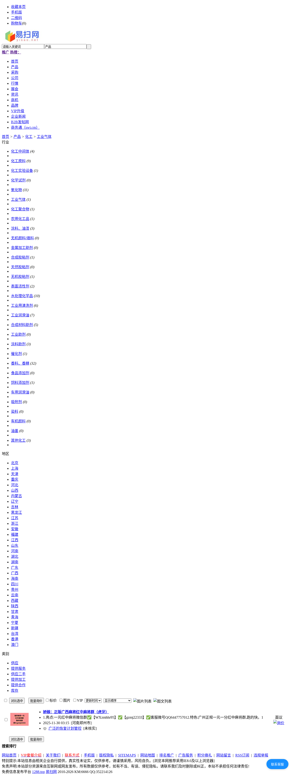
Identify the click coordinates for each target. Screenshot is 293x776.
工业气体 (44, 137)
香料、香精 (20, 363)
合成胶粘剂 (20, 257)
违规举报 (261, 755)
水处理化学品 (22, 296)
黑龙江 (16, 512)
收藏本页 (18, 7)
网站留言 (223, 755)
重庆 (14, 479)
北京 (14, 463)
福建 (14, 534)
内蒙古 (16, 496)
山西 (14, 490)
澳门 (14, 645)
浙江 (14, 523)
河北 (14, 485)
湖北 (14, 556)
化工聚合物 (20, 209)
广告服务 (185, 755)
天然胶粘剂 (20, 267)
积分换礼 (204, 755)
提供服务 (18, 668)
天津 (14, 474)
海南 (14, 579)
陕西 (14, 606)
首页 (5, 137)
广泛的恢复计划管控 (65, 728)
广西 (14, 573)
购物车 (16, 23)
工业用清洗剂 (22, 305)
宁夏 (14, 623)
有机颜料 (18, 421)
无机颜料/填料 (22, 238)
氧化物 (16, 190)
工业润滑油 (20, 315)
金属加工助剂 (22, 248)
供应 (14, 663)
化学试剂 (18, 180)
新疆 (14, 628)
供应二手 (18, 674)
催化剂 (16, 354)
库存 (14, 690)
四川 (14, 584)
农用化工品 (20, 219)
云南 (14, 595)
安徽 (14, 529)
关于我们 (53, 755)
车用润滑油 (20, 392)
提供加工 (18, 679)
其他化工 (18, 440)
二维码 (16, 18)
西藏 (14, 601)
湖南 (14, 562)
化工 (29, 137)
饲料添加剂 (20, 383)
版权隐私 (106, 755)
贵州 (14, 590)
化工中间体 (20, 151)
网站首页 (9, 755)
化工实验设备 (22, 171)
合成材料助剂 (22, 325)
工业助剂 (18, 334)
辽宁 (14, 501)
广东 (14, 567)
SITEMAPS (127, 755)
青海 (14, 617)
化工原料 (18, 161)
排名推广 (166, 755)
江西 (14, 540)
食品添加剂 (20, 373)
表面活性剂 (20, 286)
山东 (14, 545)
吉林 (14, 507)
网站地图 (147, 755)
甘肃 (14, 612)
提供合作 (18, 685)
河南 (14, 551)
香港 (14, 639)
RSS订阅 (242, 755)
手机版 (16, 12)
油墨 (14, 431)
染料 (14, 411)
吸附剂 (16, 402)
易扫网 (51, 772)
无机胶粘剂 (20, 277)
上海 (14, 468)
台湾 (14, 634)
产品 (17, 137)
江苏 (14, 518)
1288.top (38, 772)
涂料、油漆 (20, 228)
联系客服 (277, 764)
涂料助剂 (18, 344)
